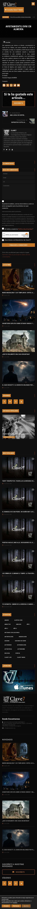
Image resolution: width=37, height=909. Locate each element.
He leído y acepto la (18, 229)
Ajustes (26, 906)
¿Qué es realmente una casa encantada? (19, 17)
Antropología (9, 636)
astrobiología (21, 645)
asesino (7, 640)
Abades (7, 620)
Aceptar (6, 906)
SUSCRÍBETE (18, 103)
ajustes (15, 902)
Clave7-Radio (21, 657)
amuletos (8, 624)
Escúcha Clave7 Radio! (15, 10)
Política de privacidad (25, 229)
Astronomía (21, 649)
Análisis (18, 624)
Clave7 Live (8, 657)
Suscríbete (20, 872)
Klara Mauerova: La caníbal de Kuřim (15, 434)
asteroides (8, 645)
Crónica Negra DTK (9, 437)
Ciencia (17, 653)
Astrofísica (8, 649)
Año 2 (6, 628)
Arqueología (23, 636)
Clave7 (13, 130)
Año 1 (28, 624)
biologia (7, 653)
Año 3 (15, 628)
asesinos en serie (20, 640)
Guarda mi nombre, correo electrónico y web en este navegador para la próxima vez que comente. (18, 206)
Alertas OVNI (18, 620)
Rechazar (16, 906)
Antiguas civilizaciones (12, 632)
